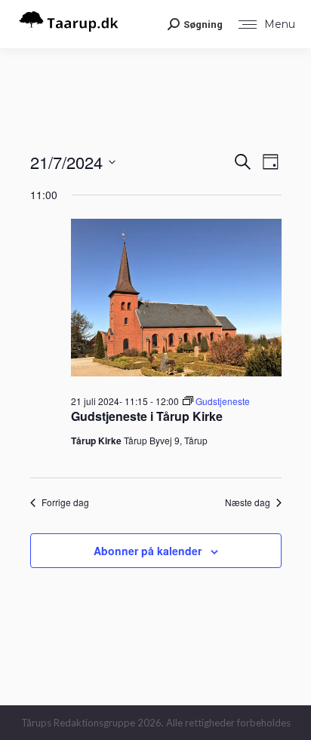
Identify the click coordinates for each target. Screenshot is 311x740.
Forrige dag (65, 502)
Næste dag (247, 502)
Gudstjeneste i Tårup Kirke (147, 416)
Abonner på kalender (148, 550)
